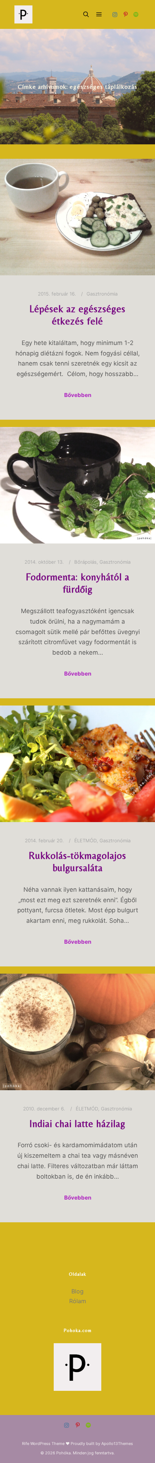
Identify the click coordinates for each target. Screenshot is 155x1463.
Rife (25, 1443)
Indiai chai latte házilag (77, 1123)
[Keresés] (86, 14)
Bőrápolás (85, 562)
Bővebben (77, 395)
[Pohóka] (23, 14)
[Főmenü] (99, 14)
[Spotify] (136, 14)
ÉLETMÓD (85, 840)
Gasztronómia (102, 294)
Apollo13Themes (117, 1443)
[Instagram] (115, 14)
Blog (77, 1291)
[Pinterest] (125, 14)
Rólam (77, 1301)
